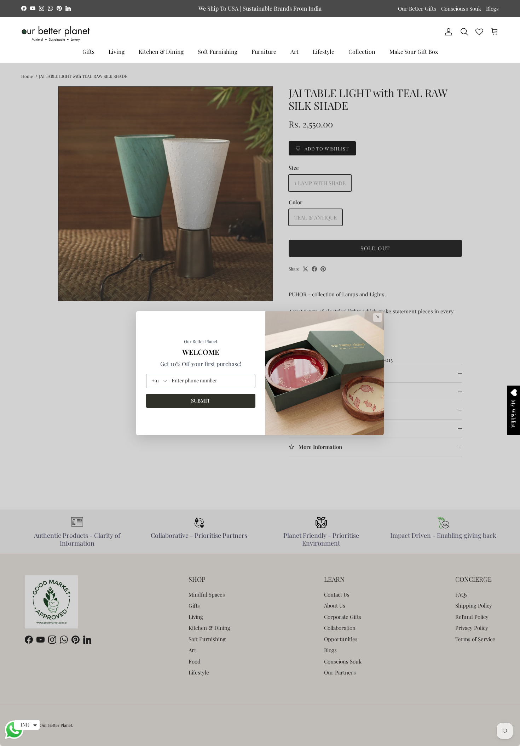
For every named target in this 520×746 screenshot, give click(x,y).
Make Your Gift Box (413, 51)
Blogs (492, 8)
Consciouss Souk (461, 8)
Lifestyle (323, 51)
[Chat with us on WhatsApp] (14, 738)
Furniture (264, 51)
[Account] (447, 32)
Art (294, 51)
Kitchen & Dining (161, 51)
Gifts (88, 51)
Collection (361, 51)
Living (117, 51)
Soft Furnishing (217, 51)
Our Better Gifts (417, 8)
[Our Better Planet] (55, 34)
